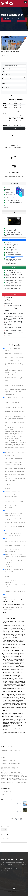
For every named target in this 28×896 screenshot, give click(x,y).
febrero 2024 (5, 838)
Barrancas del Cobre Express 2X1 (10, 51)
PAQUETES (5, 794)
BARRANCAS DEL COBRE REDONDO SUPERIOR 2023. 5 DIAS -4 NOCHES (12, 817)
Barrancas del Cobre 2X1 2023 (10, 753)
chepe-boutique (6, 791)
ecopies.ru (4, 779)
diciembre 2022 (6, 843)
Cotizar (14, 128)
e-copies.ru (4, 773)
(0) (6, 55)
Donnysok (3, 782)
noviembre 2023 (6, 841)
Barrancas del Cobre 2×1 (8, 760)
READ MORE (4, 736)
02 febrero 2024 (21, 54)
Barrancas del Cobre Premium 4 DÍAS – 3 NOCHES (12, 809)
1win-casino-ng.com (6, 776)
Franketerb (4, 770)
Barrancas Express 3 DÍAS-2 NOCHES (12, 763)
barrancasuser (6, 54)
